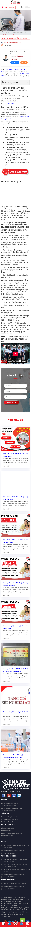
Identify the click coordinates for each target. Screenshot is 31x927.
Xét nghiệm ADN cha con (8, 805)
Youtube (3, 926)
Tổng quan (4, 31)
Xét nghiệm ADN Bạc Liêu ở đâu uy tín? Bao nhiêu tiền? (15, 541)
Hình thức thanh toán (7, 835)
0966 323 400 (11, 104)
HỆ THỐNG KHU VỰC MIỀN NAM (18, 32)
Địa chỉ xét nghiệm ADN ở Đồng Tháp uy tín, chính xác (15, 498)
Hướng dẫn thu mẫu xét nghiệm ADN (12, 833)
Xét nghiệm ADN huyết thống (9, 803)
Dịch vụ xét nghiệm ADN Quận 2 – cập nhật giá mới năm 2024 (15, 584)
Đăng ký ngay (27, 926)
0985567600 (11, 877)
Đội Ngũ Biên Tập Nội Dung (12, 42)
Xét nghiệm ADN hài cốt (8, 810)
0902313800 (11, 853)
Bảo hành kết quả (6, 831)
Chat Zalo (9, 926)
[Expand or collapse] (28, 82)
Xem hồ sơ (24, 62)
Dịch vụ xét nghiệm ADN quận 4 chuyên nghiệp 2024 (15, 627)
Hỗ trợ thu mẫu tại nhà (7, 828)
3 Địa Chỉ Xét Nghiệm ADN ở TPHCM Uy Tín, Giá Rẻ (15, 455)
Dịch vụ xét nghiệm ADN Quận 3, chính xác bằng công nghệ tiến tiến (15, 670)
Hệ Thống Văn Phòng (6, 32)
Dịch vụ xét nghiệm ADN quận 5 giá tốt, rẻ (15, 713)
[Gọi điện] (15, 923)
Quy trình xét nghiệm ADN (9, 817)
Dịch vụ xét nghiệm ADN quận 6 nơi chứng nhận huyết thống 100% (15, 756)
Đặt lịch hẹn (14, 62)
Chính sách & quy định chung (9, 819)
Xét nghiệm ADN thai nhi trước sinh (11, 808)
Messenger (21, 926)
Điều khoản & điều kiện (8, 822)
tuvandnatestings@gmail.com (15, 850)
